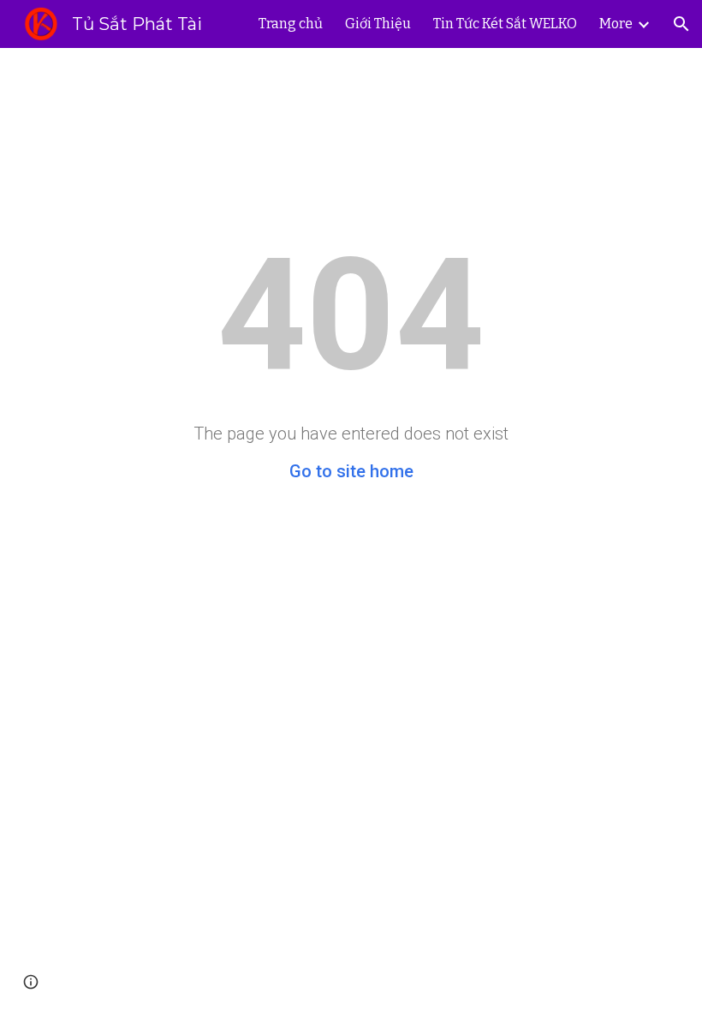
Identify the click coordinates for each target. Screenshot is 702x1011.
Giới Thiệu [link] (378, 23)
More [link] (616, 23)
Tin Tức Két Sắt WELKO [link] (505, 23)
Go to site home (351, 471)
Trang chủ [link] (291, 23)
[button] (681, 24)
